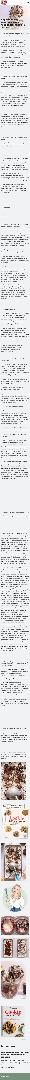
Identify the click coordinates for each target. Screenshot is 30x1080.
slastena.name (5, 1076)
